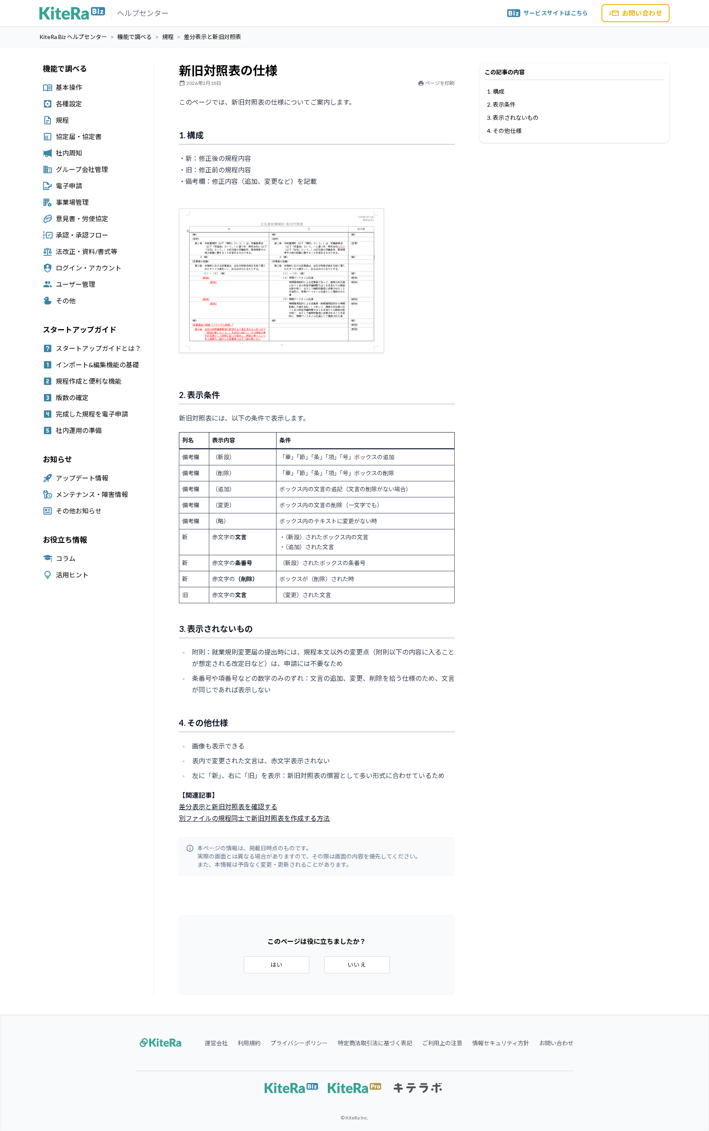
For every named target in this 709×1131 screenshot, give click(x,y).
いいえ (357, 964)
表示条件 (504, 104)
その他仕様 (507, 130)
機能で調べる (134, 36)
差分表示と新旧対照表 (212, 36)
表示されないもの (516, 117)
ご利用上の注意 (442, 1042)
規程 (168, 36)
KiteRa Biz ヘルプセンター (73, 36)
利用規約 (249, 1042)
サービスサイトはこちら (556, 12)
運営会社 (216, 1042)
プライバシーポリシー (299, 1042)
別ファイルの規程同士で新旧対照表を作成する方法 (254, 818)
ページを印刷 (440, 83)
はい (276, 964)
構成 (498, 91)
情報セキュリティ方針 (500, 1042)
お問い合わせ (642, 13)
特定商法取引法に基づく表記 (375, 1042)
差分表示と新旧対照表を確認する (228, 806)
